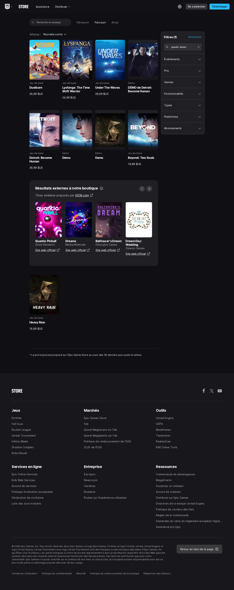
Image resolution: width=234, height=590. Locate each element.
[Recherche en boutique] (33, 22)
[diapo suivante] (149, 188)
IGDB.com (84, 195)
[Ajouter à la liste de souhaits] (55, 44)
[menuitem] (83, 22)
